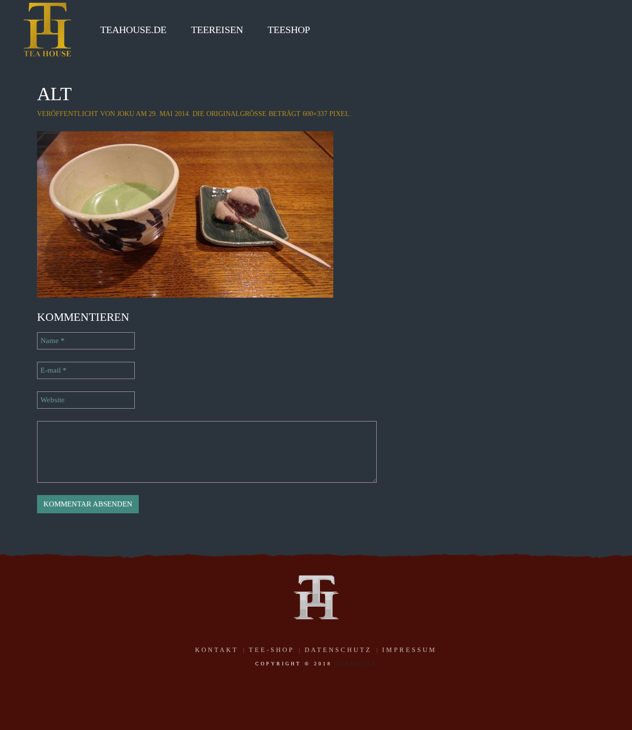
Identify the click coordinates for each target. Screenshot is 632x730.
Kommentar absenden (87, 504)
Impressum (409, 649)
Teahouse (356, 663)
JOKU (125, 113)
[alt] (185, 214)
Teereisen (217, 29)
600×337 (315, 113)
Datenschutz (338, 649)
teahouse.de (133, 29)
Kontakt (216, 649)
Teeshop (289, 29)
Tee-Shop (271, 649)
